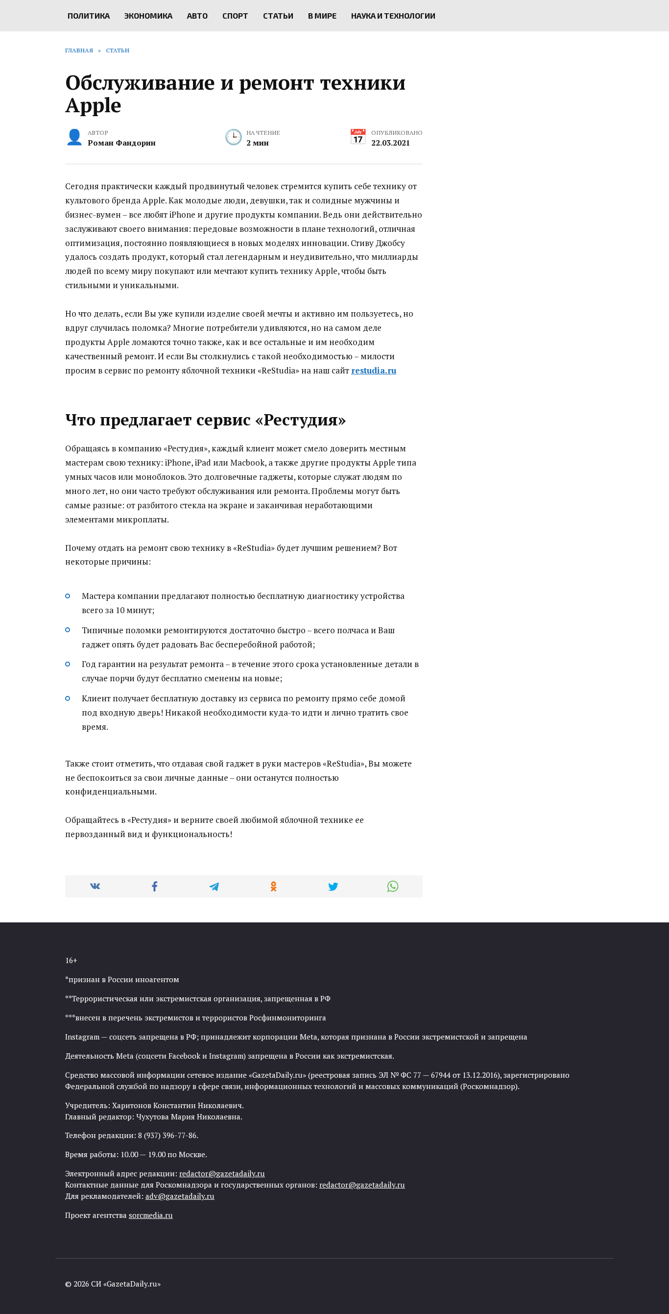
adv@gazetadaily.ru (180, 1196)
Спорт (235, 15)
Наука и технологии (393, 15)
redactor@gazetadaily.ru (222, 1173)
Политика (89, 15)
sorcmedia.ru (151, 1215)
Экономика (148, 15)
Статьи (278, 15)
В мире (322, 15)
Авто (197, 15)
